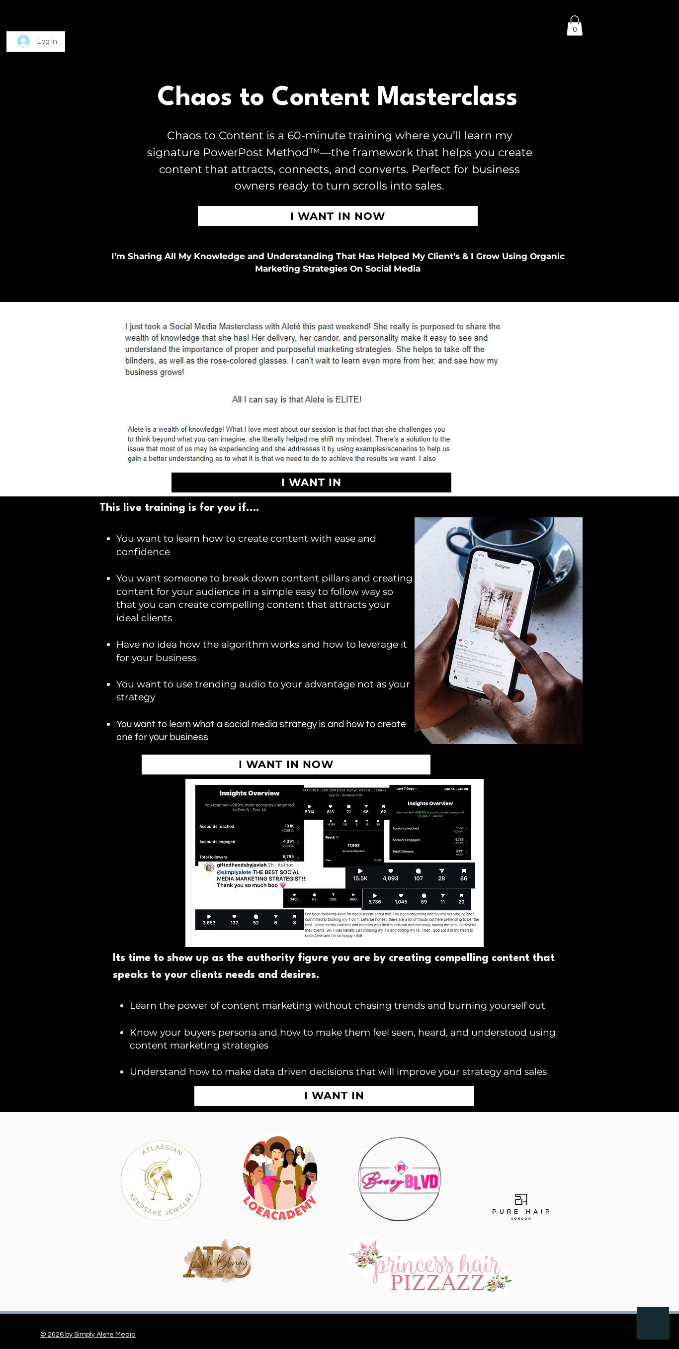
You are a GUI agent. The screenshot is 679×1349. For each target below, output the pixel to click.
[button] (574, 25)
